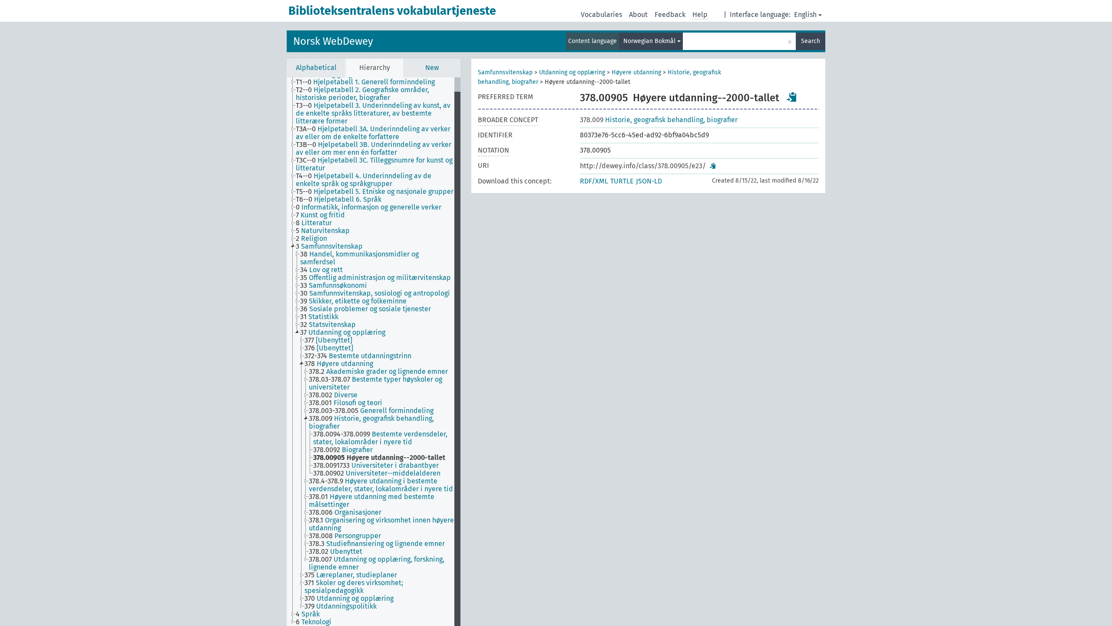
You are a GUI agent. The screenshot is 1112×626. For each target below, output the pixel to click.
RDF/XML (594, 181)
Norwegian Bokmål (650, 41)
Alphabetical (316, 67)
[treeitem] (369, 82)
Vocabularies (601, 14)
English (805, 14)
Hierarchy (374, 67)
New (432, 67)
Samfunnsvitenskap (505, 72)
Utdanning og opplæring (572, 72)
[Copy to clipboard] (791, 97)
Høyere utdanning (636, 72)
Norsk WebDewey (333, 41)
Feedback (670, 14)
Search (810, 41)
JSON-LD (649, 181)
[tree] (373, 351)
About (638, 14)
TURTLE (622, 181)
